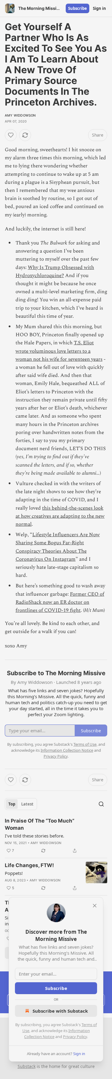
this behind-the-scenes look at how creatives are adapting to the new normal (60, 516)
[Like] (11, 135)
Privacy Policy (75, 1036)
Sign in (99, 8)
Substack (27, 1066)
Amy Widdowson (20, 115)
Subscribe (77, 8)
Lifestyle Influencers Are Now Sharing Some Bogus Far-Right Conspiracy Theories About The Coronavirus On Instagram (58, 547)
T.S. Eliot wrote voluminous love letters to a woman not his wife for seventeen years (59, 351)
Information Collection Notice (67, 750)
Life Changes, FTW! (29, 865)
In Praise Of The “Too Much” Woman (39, 824)
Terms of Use (84, 744)
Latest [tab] (27, 804)
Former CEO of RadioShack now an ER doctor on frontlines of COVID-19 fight (60, 602)
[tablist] (21, 804)
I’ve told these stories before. (34, 836)
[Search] (101, 804)
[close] (94, 905)
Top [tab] (11, 804)
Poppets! (14, 873)
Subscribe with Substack (60, 1011)
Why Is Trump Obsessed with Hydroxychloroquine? (55, 271)
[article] (56, 835)
